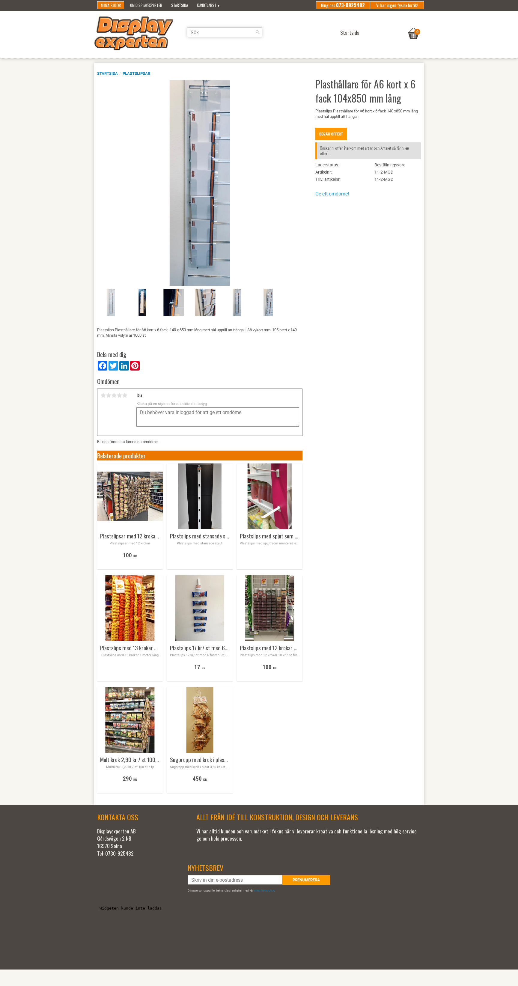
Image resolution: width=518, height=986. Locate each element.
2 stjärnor (108, 395)
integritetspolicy (264, 890)
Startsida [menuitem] (179, 5)
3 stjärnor (114, 395)
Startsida (107, 73)
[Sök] (257, 32)
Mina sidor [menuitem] (111, 5)
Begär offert (331, 134)
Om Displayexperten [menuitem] (146, 5)
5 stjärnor (124, 395)
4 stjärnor (119, 395)
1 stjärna (103, 395)
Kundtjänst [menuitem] (206, 5)
